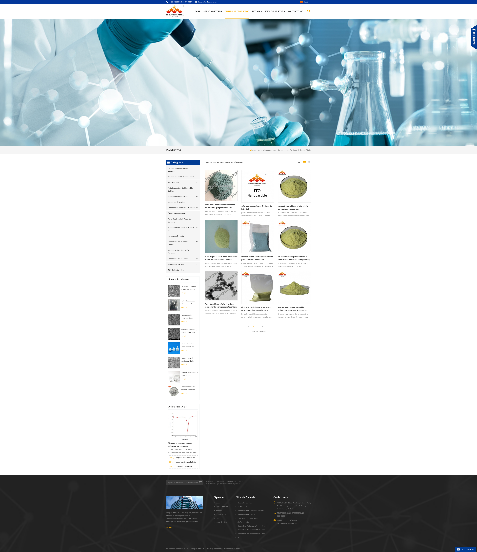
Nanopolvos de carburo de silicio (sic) (181, 228)
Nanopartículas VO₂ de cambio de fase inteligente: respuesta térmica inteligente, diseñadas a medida (189, 331)
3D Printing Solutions (176, 270)
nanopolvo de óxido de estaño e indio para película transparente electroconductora (293, 207)
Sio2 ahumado (243, 522)
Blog (217, 518)
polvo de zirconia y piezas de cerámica (179, 220)
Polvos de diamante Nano (248, 518)
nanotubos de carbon (176, 202)
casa (197, 11)
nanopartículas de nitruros (178, 259)
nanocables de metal (176, 236)
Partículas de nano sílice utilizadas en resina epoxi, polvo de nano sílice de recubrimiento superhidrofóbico (188, 388)
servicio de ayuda (275, 11)
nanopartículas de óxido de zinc (251, 510)
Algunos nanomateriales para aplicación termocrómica (180, 444)
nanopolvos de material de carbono (178, 251)
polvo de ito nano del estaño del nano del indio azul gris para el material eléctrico (220, 206)
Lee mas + (169, 527)
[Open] (474, 37)
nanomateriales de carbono (264, 16)
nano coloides (173, 182)
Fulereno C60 (243, 507)
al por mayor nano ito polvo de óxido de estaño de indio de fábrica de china (221, 258)
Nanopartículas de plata (247, 514)
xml (217, 526)
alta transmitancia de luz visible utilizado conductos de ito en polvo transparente (292, 309)
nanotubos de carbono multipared (251, 530)
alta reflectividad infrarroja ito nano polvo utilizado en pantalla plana (256, 308)
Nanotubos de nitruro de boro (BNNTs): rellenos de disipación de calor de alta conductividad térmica (189, 317)
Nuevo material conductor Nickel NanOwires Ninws (188, 360)
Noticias (257, 11)
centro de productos (237, 11)
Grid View (304, 162)
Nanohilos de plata (245, 503)
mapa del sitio (221, 522)
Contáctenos (295, 11)
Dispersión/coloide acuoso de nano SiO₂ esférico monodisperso (189, 288)
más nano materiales (176, 264)
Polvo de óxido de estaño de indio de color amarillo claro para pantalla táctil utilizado (221, 305)
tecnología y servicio (212, 18)
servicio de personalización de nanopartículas (217, 16)
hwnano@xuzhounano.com (207, 2)
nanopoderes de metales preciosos (181, 208)
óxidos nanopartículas (176, 213)
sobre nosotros (212, 11)
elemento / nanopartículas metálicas (236, 18)
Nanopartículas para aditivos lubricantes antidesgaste (184, 466)
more (183, 293)
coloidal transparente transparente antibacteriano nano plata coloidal (189, 374)
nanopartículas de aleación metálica (178, 243)
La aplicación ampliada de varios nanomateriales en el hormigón (186, 462)
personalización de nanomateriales (181, 177)
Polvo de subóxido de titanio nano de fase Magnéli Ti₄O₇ (189, 302)
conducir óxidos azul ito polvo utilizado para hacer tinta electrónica (257, 258)
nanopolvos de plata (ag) (239, 16)
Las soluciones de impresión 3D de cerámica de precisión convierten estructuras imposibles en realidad (189, 345)
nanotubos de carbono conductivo (251, 526)
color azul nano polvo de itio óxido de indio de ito (256, 207)
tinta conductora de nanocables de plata (180, 189)
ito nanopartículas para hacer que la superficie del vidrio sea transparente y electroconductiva (294, 258)
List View (309, 162)
